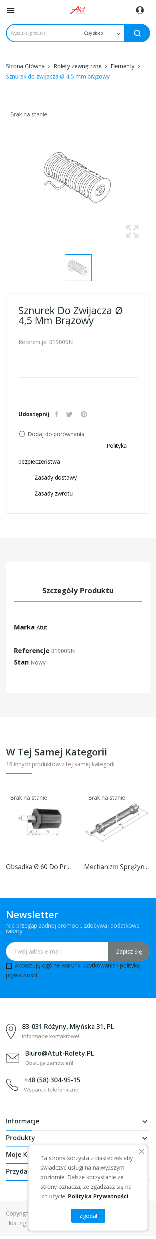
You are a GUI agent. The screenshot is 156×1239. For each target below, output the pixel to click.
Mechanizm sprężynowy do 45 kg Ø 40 (117, 867)
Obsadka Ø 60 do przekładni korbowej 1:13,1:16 (39, 867)
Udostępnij (57, 414)
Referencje (32, 650)
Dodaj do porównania (56, 434)
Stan (21, 662)
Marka (24, 627)
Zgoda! (88, 1215)
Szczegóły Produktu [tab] (78, 590)
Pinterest (85, 414)
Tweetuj (70, 414)
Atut (41, 627)
